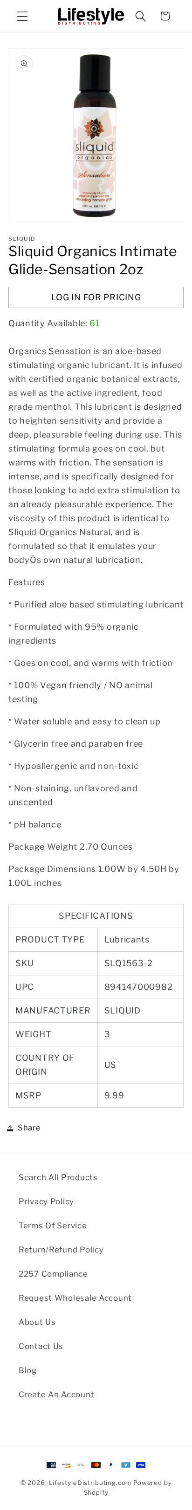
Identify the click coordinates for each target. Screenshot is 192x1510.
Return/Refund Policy (61, 1249)
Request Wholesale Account (75, 1298)
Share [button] (29, 1127)
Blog (28, 1370)
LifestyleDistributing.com (89, 1482)
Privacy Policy (46, 1201)
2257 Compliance (53, 1273)
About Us (37, 1322)
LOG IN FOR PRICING (96, 297)
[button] (22, 16)
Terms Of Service (53, 1225)
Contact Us (41, 1346)
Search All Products (58, 1177)
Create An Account (56, 1394)
